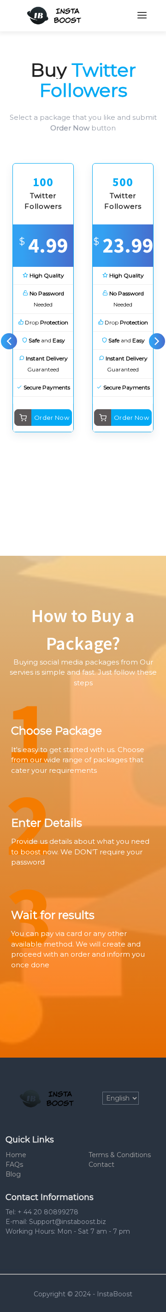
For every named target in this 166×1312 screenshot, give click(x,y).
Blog (13, 1174)
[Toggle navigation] (142, 16)
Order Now (52, 417)
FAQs (14, 1164)
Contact (101, 1164)
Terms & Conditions (120, 1155)
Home (16, 1155)
